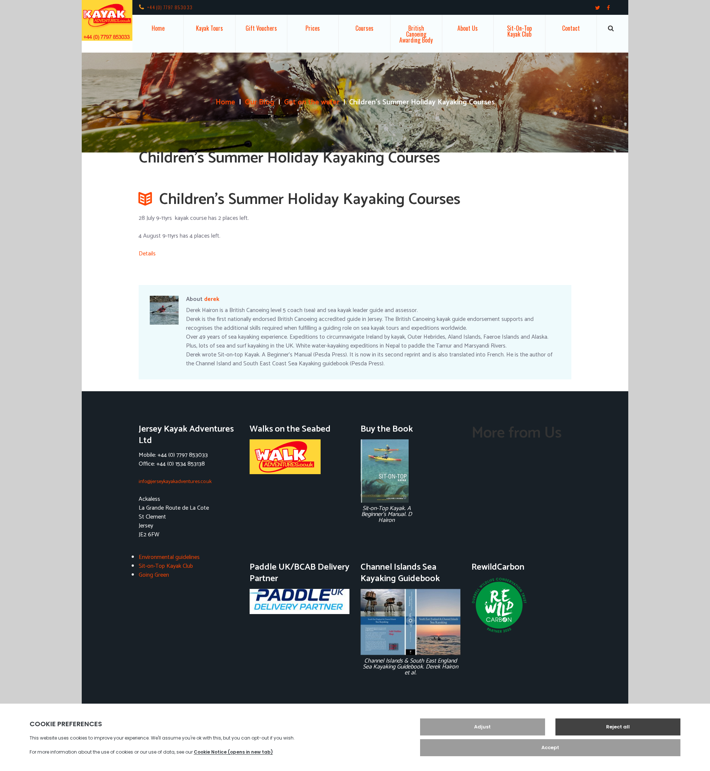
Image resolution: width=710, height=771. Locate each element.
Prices (312, 28)
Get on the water (311, 102)
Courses (364, 28)
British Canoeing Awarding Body (416, 34)
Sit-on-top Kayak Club (519, 31)
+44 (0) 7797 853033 (170, 7)
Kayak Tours (209, 28)
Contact (571, 28)
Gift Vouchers (261, 28)
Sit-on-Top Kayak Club (166, 566)
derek (211, 299)
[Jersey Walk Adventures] (299, 456)
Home (158, 28)
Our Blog (259, 102)
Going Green (154, 575)
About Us (467, 28)
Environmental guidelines (169, 557)
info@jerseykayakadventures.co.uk (175, 481)
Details (147, 254)
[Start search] (611, 28)
